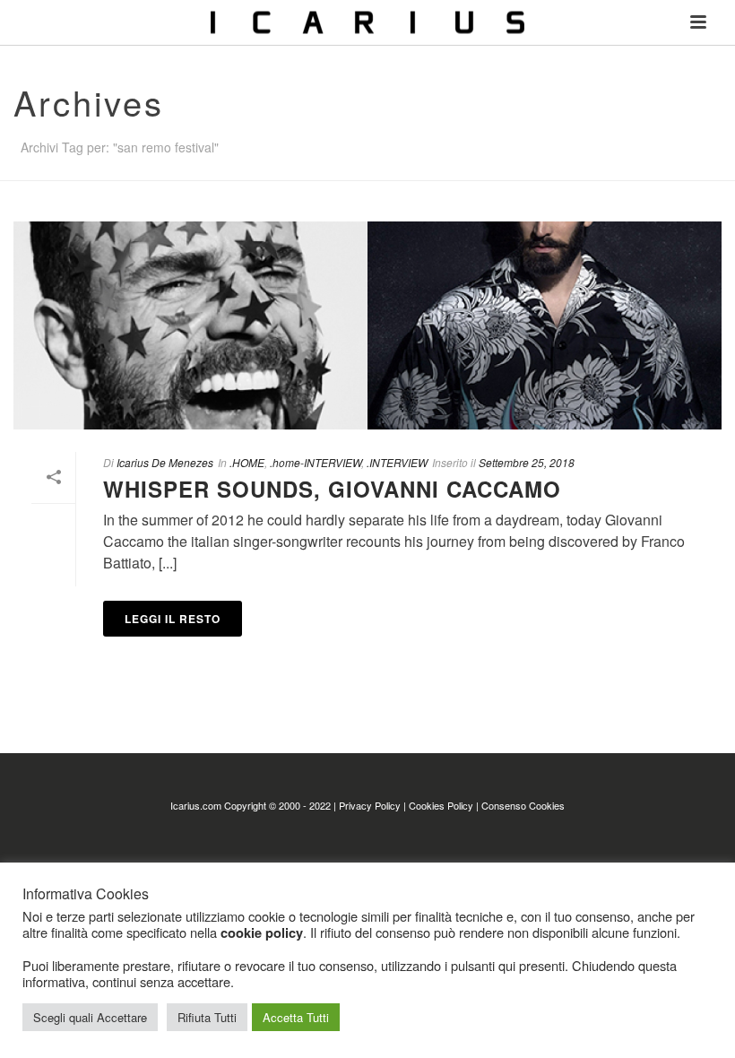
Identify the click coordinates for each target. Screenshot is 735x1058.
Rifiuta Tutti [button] (207, 1017)
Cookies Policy (441, 805)
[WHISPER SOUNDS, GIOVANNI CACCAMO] (367, 325)
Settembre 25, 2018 (527, 462)
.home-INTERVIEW (315, 462)
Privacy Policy (370, 805)
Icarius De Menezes (165, 462)
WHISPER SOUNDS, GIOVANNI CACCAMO (332, 488)
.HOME (246, 462)
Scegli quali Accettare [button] (90, 1017)
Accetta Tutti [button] (296, 1017)
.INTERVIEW (397, 462)
